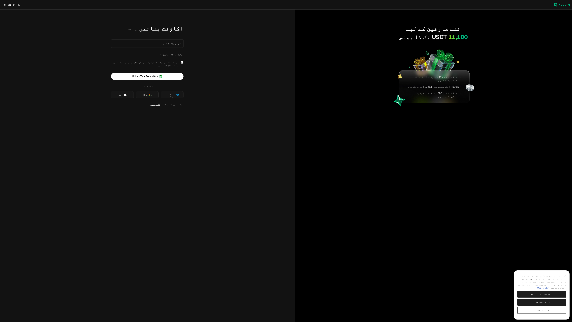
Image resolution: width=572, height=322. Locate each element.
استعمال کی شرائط (163, 62)
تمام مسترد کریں (541, 302)
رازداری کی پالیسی (140, 62)
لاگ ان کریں (155, 104)
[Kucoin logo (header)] (562, 4)
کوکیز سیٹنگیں (541, 310)
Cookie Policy (543, 288)
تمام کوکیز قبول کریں (542, 294)
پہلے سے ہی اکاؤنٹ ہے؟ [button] (167, 104)
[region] (542, 295)
